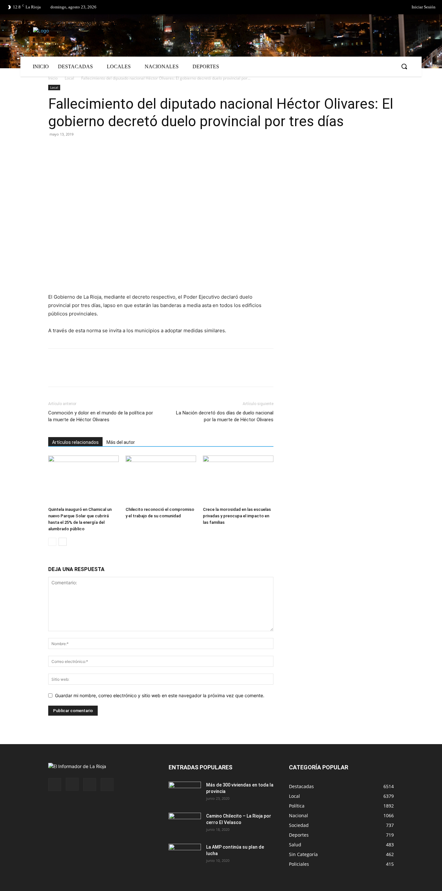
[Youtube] (107, 784)
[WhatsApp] (114, 148)
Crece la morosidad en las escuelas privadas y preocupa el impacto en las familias (237, 516)
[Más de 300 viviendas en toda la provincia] (185, 793)
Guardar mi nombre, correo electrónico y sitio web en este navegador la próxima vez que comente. (159, 695)
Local (69, 78)
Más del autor (120, 442)
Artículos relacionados (75, 442)
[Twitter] (388, 7)
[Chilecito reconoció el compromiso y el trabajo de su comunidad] (161, 480)
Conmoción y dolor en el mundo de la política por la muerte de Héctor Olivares (100, 416)
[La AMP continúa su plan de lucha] (185, 855)
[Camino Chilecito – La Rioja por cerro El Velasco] (185, 824)
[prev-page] (52, 542)
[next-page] (63, 542)
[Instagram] (72, 784)
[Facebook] (375, 7)
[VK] (99, 148)
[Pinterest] (84, 148)
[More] (129, 148)
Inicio (53, 78)
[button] (404, 66)
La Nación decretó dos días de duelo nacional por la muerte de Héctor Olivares (224, 416)
